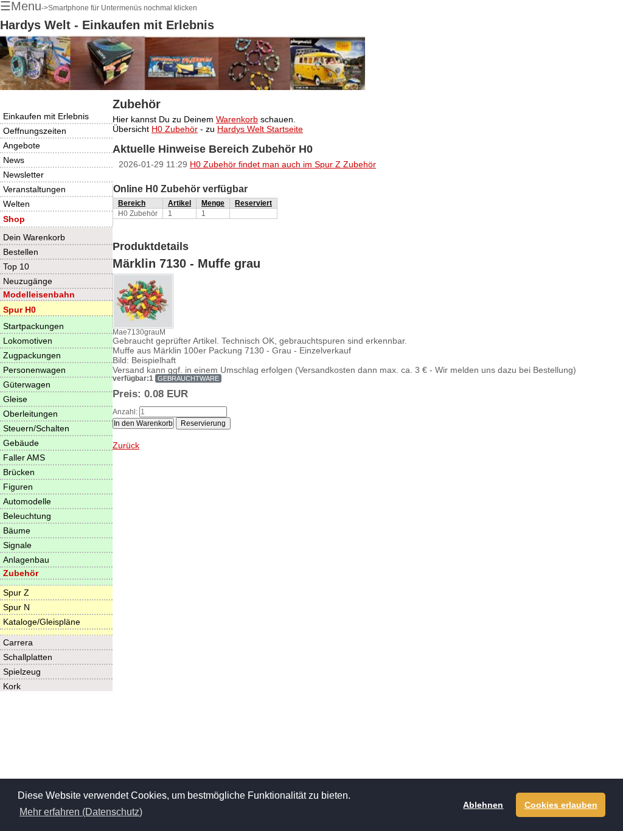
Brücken (19, 472)
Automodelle (27, 501)
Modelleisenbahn (39, 294)
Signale (17, 545)
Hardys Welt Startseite (260, 129)
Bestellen (20, 252)
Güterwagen (26, 384)
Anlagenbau (26, 560)
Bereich (131, 203)
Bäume (16, 530)
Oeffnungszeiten (34, 131)
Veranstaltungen (34, 189)
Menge (212, 203)
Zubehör (20, 573)
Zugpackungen (32, 355)
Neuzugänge (27, 281)
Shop (14, 219)
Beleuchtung (27, 516)
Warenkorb (237, 119)
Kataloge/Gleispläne (41, 622)
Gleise (15, 399)
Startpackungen (33, 326)
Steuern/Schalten (36, 428)
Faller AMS (24, 457)
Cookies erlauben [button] (560, 805)
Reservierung (203, 423)
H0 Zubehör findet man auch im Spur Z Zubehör (283, 164)
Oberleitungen (30, 414)
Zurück (126, 445)
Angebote (21, 145)
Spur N (16, 607)
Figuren (18, 487)
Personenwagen (34, 370)
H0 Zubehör (174, 129)
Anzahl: (125, 412)
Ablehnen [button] (483, 805)
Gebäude (21, 443)
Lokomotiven (27, 341)
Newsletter (23, 174)
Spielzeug (22, 671)
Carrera (18, 642)
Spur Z (16, 592)
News (13, 160)
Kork (12, 686)
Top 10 (16, 266)
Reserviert (253, 203)
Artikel (179, 203)
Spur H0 (19, 310)
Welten (16, 204)
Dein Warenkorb (34, 237)
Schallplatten (27, 657)
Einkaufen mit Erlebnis (46, 116)
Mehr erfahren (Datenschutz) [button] (80, 812)
